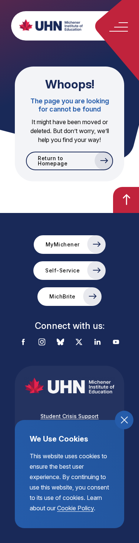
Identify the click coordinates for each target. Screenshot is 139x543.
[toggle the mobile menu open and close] (118, 27)
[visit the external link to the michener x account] (79, 342)
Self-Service (62, 270)
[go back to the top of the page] (126, 200)
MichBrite (62, 296)
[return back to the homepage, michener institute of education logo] (77, 25)
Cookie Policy (75, 508)
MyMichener (63, 244)
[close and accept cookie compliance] (124, 420)
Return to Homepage (52, 161)
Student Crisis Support (69, 416)
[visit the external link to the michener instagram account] (42, 342)
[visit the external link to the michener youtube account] (116, 342)
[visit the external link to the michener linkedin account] (97, 342)
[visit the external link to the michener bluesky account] (60, 342)
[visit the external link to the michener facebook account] (23, 342)
